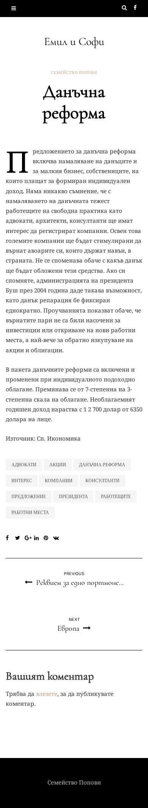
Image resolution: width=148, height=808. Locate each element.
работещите (116, 496)
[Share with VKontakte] (58, 538)
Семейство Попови (74, 72)
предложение (28, 496)
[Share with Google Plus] (29, 538)
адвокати (23, 464)
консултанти (102, 480)
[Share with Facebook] (10, 538)
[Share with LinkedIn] (39, 538)
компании (58, 480)
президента (73, 496)
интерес (21, 480)
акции (57, 464)
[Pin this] (48, 538)
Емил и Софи (74, 41)
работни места (30, 512)
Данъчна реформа (102, 464)
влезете (46, 693)
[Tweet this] (20, 538)
